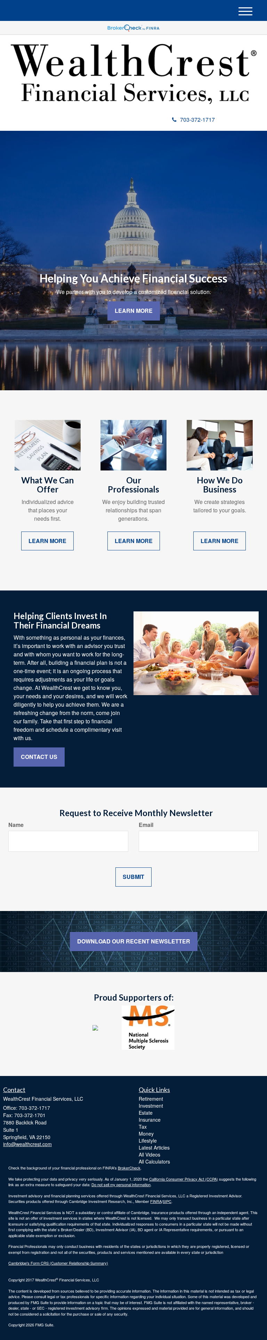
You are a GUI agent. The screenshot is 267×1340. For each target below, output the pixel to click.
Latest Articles (154, 1147)
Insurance (150, 1119)
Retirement (151, 1098)
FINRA (156, 1201)
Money (146, 1133)
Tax (143, 1126)
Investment (151, 1105)
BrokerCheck (129, 1167)
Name (16, 825)
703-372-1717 (197, 119)
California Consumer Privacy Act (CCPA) (183, 1179)
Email (146, 825)
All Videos (149, 1154)
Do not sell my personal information (121, 1184)
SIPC (167, 1201)
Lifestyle (148, 1140)
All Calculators (154, 1161)
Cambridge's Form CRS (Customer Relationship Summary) (58, 1263)
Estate (146, 1112)
